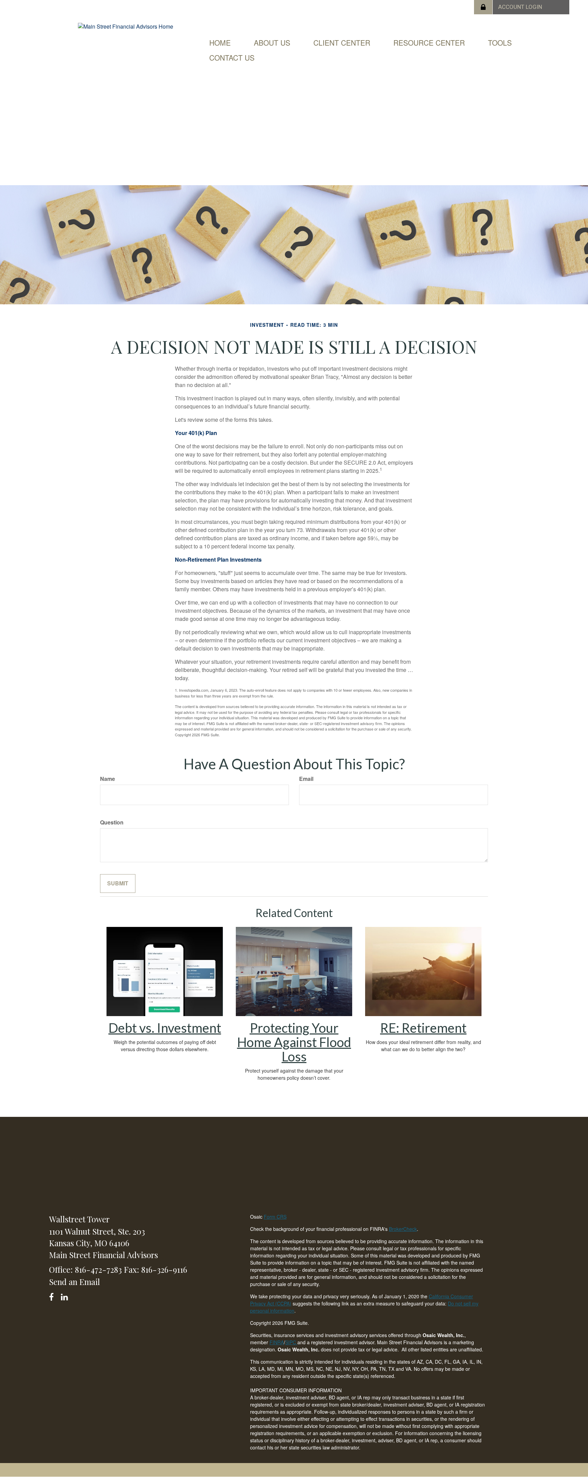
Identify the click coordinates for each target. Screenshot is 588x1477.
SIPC (291, 1342)
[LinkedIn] (65, 1295)
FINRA (277, 1342)
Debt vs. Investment (165, 1027)
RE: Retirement (423, 1027)
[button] (272, 42)
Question (112, 822)
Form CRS (275, 1216)
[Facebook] (53, 1295)
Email (306, 779)
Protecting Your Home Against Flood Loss (294, 1042)
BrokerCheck (403, 1228)
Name (107, 779)
